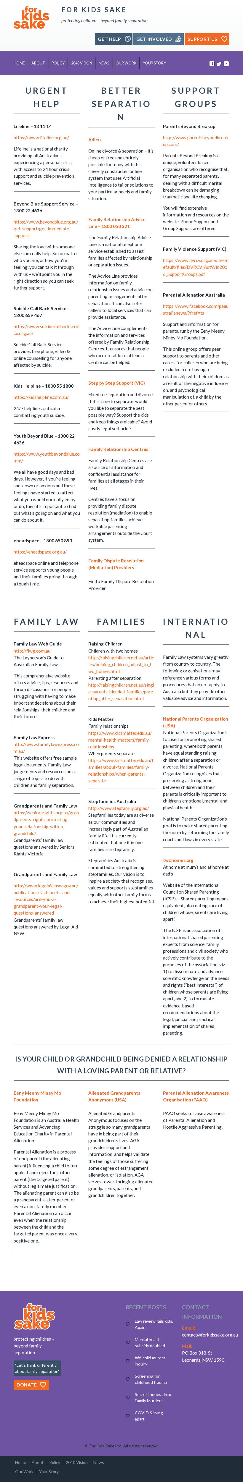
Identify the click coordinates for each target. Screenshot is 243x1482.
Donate (27, 1384)
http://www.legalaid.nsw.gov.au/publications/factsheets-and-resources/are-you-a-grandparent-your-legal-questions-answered (46, 899)
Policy (58, 63)
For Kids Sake (94, 10)
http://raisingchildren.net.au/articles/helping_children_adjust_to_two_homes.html (121, 664)
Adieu (94, 139)
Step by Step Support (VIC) (116, 383)
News (104, 63)
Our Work (126, 63)
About (38, 63)
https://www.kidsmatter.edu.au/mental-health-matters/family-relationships (120, 739)
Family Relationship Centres (118, 449)
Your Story (154, 63)
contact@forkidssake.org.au (210, 1334)
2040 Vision (81, 63)
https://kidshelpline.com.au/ (41, 397)
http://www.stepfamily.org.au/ (118, 808)
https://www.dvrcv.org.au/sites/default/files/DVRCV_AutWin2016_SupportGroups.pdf (195, 267)
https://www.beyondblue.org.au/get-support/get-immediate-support (46, 228)
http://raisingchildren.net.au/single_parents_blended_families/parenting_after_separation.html (121, 691)
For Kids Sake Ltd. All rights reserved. (123, 1445)
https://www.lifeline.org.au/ (41, 137)
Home (19, 63)
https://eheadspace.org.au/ (40, 551)
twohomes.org (178, 860)
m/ (20, 460)
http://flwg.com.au (32, 650)
